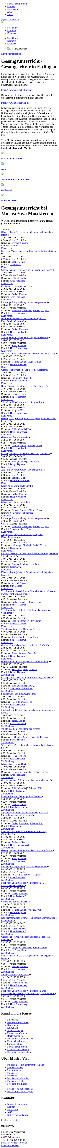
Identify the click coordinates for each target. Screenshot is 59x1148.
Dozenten (11, 33)
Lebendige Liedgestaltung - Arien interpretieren (24, 302)
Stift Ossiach (16, 585)
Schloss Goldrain (18, 604)
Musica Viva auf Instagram (20, 1091)
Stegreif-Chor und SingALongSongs (19, 693)
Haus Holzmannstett (19, 480)
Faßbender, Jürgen (21, 737)
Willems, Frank (35, 445)
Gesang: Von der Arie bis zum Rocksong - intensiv (25, 453)
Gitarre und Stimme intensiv (15, 437)
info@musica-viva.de (17, 1142)
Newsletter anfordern (17, 3)
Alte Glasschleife (18, 723)
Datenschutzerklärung (17, 1115)
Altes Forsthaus (17, 280)
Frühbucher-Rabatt (16, 1041)
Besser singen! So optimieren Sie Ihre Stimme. (23, 386)
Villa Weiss (15, 245)
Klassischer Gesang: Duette (14, 764)
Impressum (12, 9)
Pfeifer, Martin (40, 947)
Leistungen (12, 1028)
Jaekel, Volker (40, 545)
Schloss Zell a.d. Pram (20, 529)
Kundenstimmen (15, 1067)
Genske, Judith (19, 361)
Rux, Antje (17, 874)
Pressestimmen (14, 1070)
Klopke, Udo (18, 410)
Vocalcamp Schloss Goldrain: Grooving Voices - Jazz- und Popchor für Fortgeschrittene (29, 592)
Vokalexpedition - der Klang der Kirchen (21, 629)
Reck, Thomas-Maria (22, 702)
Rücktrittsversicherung (18, 1049)
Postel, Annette (19, 653)
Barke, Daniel (18, 262)
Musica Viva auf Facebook (20, 1089)
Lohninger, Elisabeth (21, 378)
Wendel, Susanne (20, 243)
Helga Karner (33, 637)
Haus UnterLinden (19, 332)
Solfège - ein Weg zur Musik (15, 974)
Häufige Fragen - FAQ (18, 1022)
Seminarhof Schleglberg (21, 513)
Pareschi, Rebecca (39, 737)
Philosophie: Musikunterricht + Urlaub (25, 1065)
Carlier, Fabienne (20, 294)
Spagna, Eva (18, 564)
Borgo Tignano (17, 464)
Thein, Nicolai (34, 461)
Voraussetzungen (15, 1030)
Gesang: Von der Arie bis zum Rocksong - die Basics (26, 270)
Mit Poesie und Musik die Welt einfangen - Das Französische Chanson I (23, 319)
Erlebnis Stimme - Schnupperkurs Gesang (21, 796)
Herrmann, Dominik (22, 310)
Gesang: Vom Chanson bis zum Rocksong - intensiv (26, 677)
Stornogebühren (15, 1044)
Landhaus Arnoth (18, 380)
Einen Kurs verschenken (19, 1052)
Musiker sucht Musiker (18, 1078)
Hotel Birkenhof (18, 791)
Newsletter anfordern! (11, 53)
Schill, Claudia (19, 278)
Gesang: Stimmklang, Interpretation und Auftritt (24, 645)
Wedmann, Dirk (35, 788)
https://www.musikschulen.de (15, 103)
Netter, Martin (34, 621)
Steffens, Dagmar (41, 310)
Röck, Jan (32, 653)
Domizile (11, 30)
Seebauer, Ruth (19, 842)
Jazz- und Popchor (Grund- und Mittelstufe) (22, 469)
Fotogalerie (12, 1019)
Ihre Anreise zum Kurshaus (20, 1038)
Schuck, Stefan (19, 621)
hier (3, 135)
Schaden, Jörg (36, 823)
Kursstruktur (13, 1025)
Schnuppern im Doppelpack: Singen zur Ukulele (24, 337)
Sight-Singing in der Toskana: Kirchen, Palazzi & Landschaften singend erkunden (24, 814)
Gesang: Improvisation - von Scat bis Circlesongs (25, 370)
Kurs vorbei (7, 248)
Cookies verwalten (10, 1120)
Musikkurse (12, 27)
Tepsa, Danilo (19, 637)
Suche (10, 14)
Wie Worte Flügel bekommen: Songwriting (22, 402)
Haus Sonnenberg (18, 348)
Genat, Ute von (19, 394)
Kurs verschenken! (10, 1145)
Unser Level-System (17, 1033)
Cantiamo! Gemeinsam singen (16, 286)
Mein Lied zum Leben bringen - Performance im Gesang (28, 353)
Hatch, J (31, 429)
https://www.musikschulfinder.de (17, 90)
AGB (10, 11)
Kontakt (11, 6)
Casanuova (15, 548)
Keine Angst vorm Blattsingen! (16, 486)
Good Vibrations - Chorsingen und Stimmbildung (25, 661)
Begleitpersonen (15, 1036)
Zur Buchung (7, 675)
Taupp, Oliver (34, 361)
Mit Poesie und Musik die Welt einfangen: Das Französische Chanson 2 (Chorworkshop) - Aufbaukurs (28, 992)
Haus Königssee (18, 496)
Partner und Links (15, 1081)
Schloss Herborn (18, 397)
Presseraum (12, 1075)
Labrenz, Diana (19, 478)
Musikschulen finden (17, 1083)
